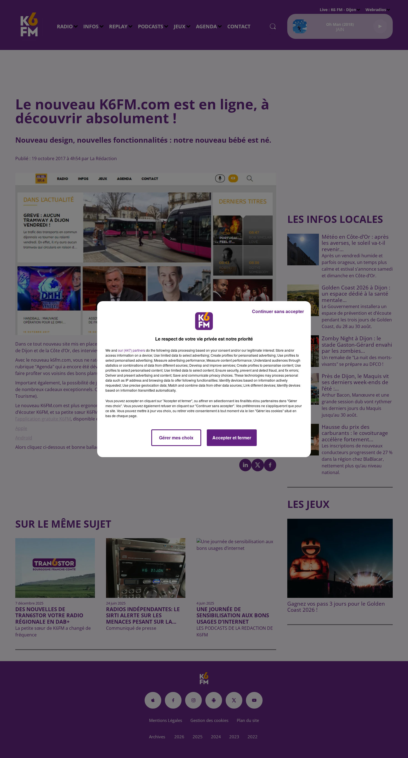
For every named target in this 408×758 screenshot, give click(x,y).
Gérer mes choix (176, 437)
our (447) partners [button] (131, 350)
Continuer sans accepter (278, 311)
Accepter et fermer (231, 437)
